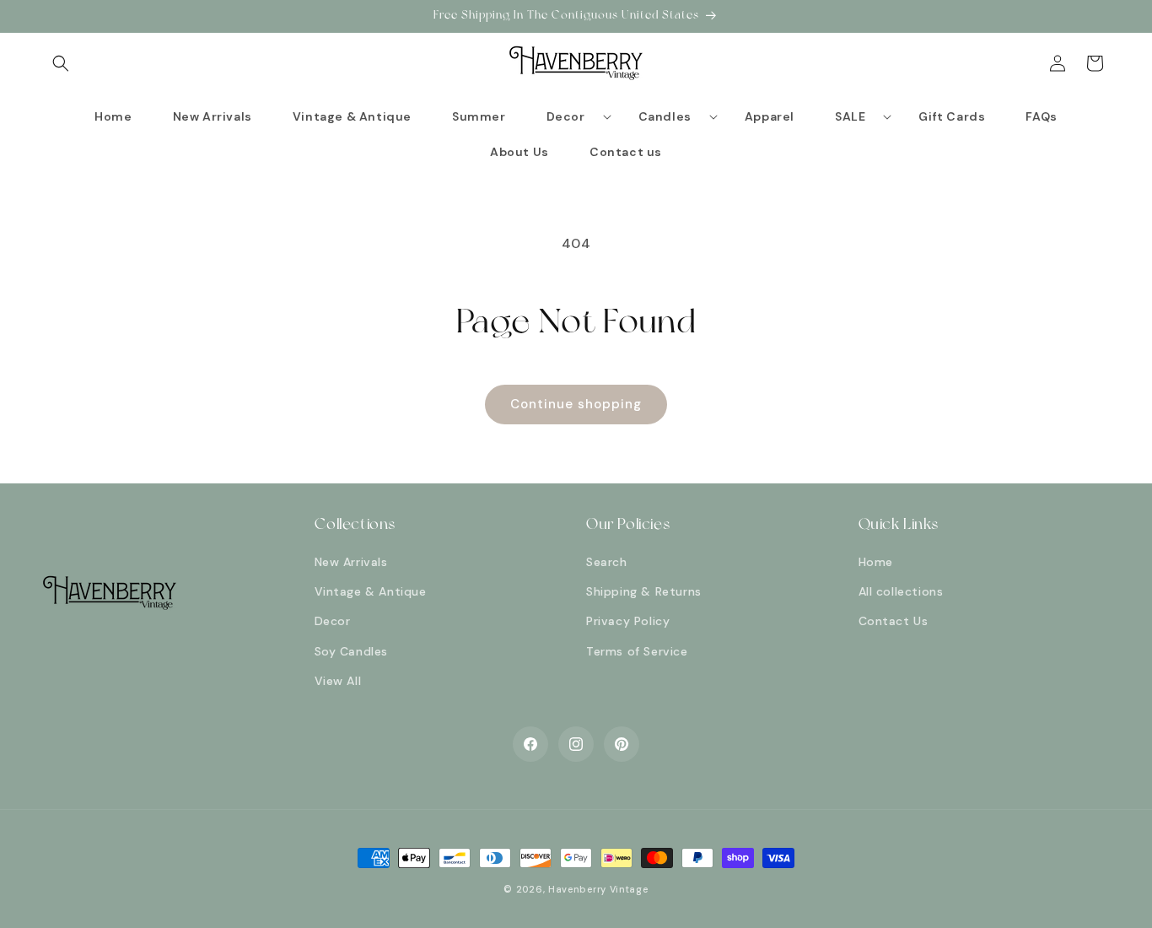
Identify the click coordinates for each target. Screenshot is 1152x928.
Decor (333, 621)
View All (338, 680)
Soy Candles (352, 651)
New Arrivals (351, 561)
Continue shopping (576, 404)
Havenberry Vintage (598, 889)
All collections (901, 591)
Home (876, 561)
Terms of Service (637, 651)
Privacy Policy (628, 621)
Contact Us (894, 621)
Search (606, 561)
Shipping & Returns (644, 591)
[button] (60, 63)
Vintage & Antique (371, 591)
